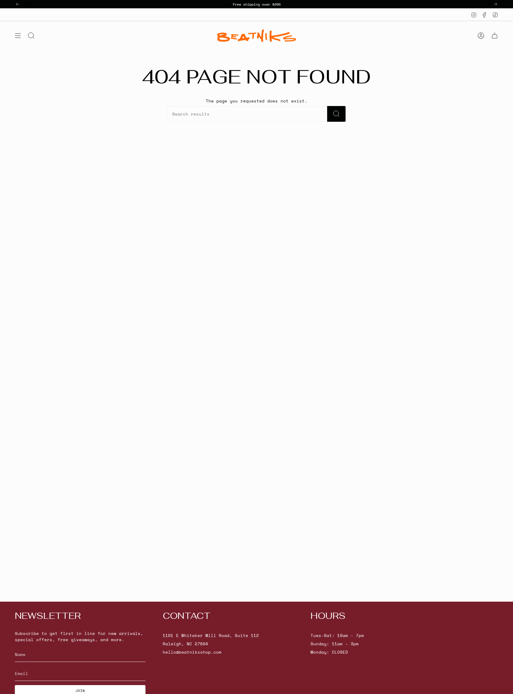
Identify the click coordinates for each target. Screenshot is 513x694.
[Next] (495, 4)
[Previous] (17, 4)
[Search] (336, 114)
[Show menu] (18, 35)
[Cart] (494, 35)
